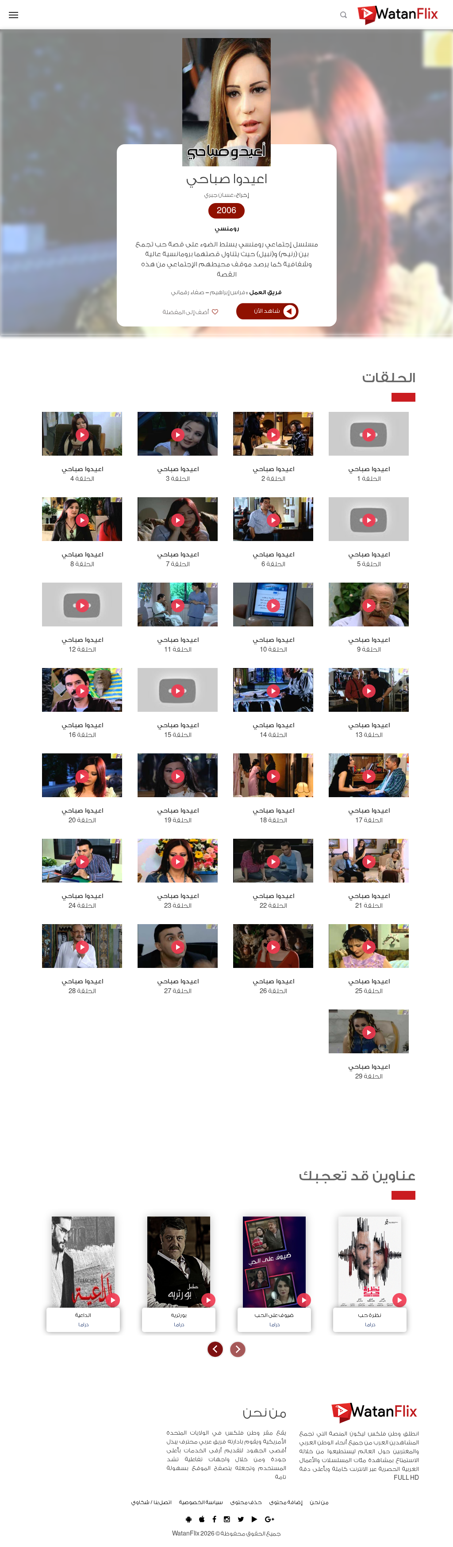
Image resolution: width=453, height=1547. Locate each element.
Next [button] (215, 1349)
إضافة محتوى (286, 1502)
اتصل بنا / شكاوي (151, 1502)
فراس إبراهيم (228, 292)
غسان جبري (219, 195)
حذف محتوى (246, 1502)
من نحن (319, 1502)
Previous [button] (237, 1349)
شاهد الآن (267, 311)
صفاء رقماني (187, 292)
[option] (370, 1272)
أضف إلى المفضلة (186, 312)
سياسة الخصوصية (201, 1502)
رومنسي (227, 228)
